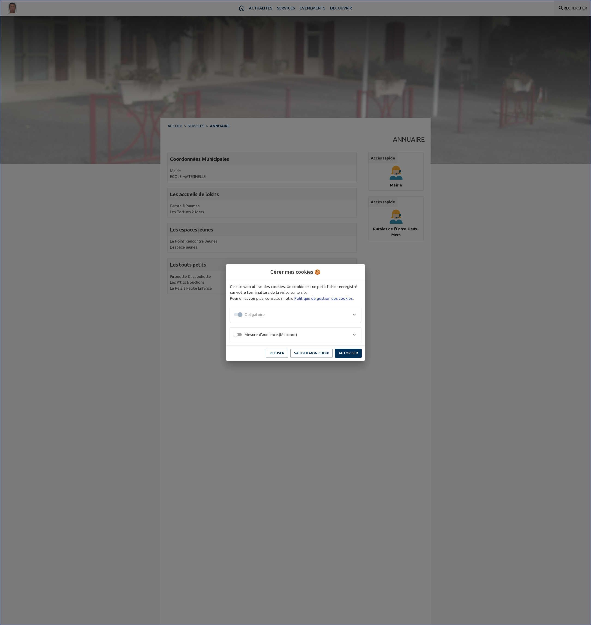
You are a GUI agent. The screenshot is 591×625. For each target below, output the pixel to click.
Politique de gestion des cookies (323, 298)
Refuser (276, 353)
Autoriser (348, 353)
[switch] (235, 334)
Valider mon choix (311, 353)
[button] (295, 314)
